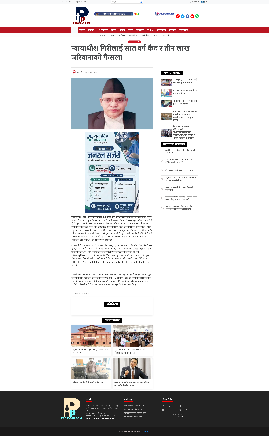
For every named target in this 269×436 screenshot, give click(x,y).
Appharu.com (145, 431)
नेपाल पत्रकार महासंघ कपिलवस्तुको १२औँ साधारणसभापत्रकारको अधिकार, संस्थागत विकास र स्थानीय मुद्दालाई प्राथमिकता (184, 132)
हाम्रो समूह (128, 399)
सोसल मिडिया (167, 399)
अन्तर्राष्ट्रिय (161, 30)
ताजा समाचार (171, 73)
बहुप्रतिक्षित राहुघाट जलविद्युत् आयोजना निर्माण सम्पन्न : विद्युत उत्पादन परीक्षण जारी (181, 198)
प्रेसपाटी (79, 72)
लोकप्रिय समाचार (174, 144)
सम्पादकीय (183, 30)
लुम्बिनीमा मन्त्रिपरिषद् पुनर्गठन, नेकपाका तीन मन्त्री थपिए (90, 351)
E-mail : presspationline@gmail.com (100, 418)
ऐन (113, 35)
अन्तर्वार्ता (172, 30)
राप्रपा (156, 35)
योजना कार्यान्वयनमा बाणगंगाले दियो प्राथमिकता (185, 92)
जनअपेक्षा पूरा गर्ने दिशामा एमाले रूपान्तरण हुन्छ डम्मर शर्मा (185, 81)
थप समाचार (112, 320)
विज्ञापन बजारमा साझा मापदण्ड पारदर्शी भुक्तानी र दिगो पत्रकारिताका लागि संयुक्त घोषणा (185, 116)
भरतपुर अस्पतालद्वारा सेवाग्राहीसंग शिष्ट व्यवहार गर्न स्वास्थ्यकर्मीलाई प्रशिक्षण (179, 207)
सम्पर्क (88, 399)
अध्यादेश (103, 35)
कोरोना (122, 35)
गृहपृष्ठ (82, 30)
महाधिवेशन (133, 35)
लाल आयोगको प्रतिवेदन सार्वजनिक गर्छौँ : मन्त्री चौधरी (179, 188)
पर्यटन (122, 30)
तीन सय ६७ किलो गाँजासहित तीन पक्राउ (88, 382)
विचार (130, 30)
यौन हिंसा (146, 35)
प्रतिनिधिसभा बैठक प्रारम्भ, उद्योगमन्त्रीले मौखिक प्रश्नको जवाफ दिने (129, 351)
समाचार (91, 30)
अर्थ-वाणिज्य (103, 30)
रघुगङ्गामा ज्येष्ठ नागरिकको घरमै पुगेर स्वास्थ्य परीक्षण (185, 102)
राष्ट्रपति (166, 35)
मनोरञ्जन (140, 30)
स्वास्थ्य (113, 30)
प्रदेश (149, 30)
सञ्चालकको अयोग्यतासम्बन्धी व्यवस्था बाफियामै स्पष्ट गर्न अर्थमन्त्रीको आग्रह (132, 384)
